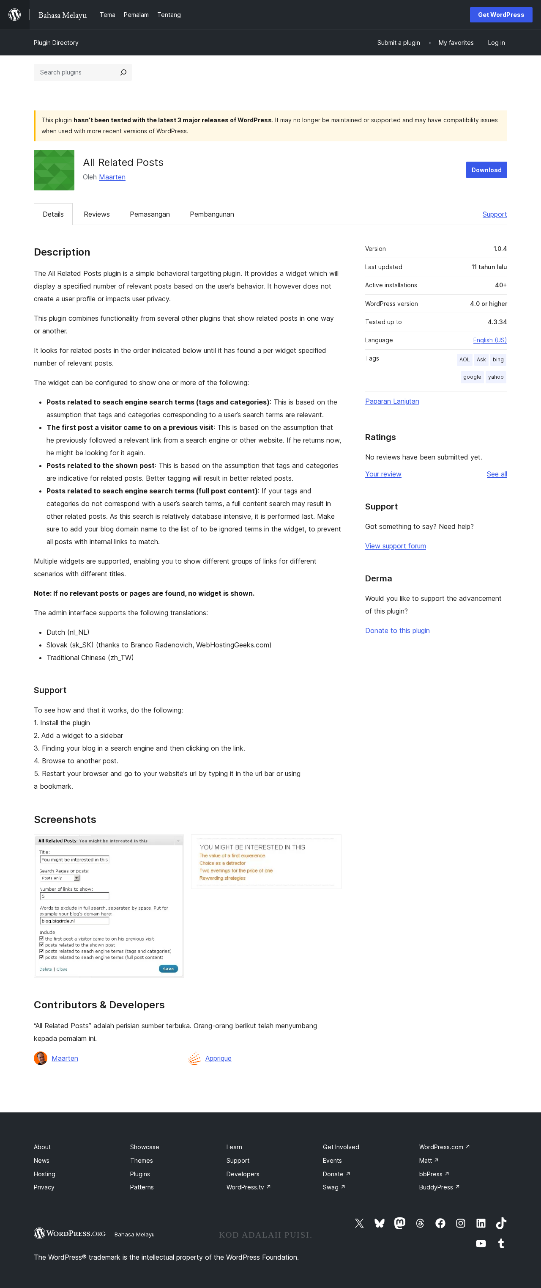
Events (332, 1160)
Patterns (142, 1187)
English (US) (490, 340)
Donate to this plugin (397, 630)
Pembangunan (212, 214)
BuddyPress (439, 1187)
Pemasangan (150, 214)
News (41, 1160)
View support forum (395, 546)
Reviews (97, 214)
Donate (337, 1174)
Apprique (218, 1058)
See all (497, 474)
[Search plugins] (123, 72)
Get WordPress (501, 14)
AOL (464, 359)
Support (495, 214)
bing (498, 359)
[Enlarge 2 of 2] (330, 846)
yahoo (496, 377)
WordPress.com (444, 1146)
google (472, 377)
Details (53, 214)
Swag (334, 1187)
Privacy (44, 1187)
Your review (383, 474)
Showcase (144, 1146)
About (42, 1146)
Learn (234, 1146)
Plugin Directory (56, 42)
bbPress (434, 1174)
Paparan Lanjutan (392, 401)
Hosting (44, 1174)
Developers (243, 1174)
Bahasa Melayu (135, 1234)
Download (487, 169)
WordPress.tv (249, 1187)
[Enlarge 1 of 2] (173, 846)
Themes (141, 1160)
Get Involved (341, 1146)
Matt (429, 1160)
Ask (481, 359)
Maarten (112, 177)
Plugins (140, 1174)
